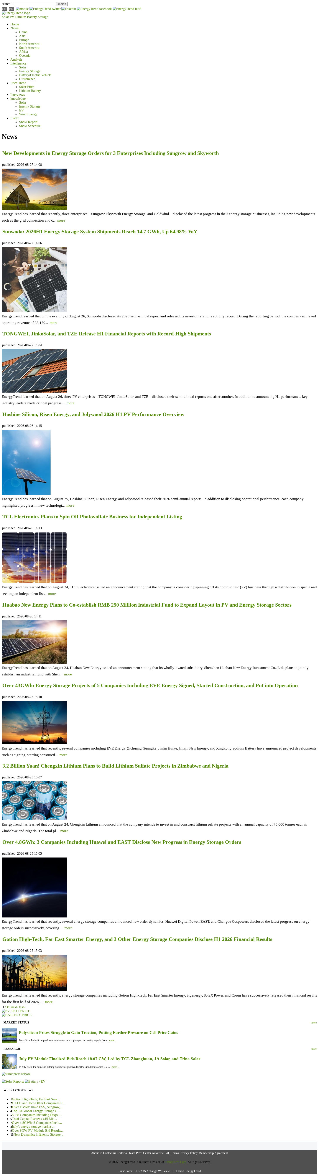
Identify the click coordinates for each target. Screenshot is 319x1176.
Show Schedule (30, 126)
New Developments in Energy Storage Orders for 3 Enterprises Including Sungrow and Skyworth (110, 153)
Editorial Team (126, 1153)
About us (96, 1153)
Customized (27, 79)
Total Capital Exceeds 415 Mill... (34, 1119)
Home (14, 24)
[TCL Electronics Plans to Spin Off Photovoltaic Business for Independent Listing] (34, 582)
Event (14, 118)
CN (4, 9)
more (61, 220)
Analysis (16, 59)
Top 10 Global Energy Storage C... (36, 1111)
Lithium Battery (26, 17)
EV (21, 110)
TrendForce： (126, 1171)
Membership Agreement (213, 1153)
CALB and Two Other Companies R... (38, 1103)
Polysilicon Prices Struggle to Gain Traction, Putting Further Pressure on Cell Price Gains (98, 1032)
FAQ (167, 1153)
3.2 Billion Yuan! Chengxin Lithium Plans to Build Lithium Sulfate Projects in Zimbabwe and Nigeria (115, 766)
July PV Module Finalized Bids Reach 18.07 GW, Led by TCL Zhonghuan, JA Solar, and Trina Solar (109, 1059)
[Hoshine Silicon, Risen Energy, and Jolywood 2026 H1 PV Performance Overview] (26, 494)
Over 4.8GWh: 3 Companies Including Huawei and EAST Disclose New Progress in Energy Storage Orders (121, 842)
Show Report (28, 122)
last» (22, 1007)
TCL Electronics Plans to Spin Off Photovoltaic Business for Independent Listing (92, 516)
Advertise (158, 1153)
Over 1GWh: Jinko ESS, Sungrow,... (37, 1107)
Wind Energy (28, 114)
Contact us (109, 1153)
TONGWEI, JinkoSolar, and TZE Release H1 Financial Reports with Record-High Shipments (106, 334)
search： (8, 4)
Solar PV (8, 17)
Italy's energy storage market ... (33, 1126)
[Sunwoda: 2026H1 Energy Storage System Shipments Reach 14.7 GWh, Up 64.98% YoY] (34, 311)
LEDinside (177, 1171)
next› (14, 1007)
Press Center (143, 1153)
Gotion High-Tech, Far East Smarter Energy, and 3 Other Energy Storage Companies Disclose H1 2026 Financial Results (137, 939)
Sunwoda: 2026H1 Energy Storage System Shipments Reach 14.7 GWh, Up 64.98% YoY (99, 231)
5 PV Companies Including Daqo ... (36, 1115)
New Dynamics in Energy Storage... (38, 1134)
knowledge (18, 98)
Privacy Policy (189, 1153)
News (14, 28)
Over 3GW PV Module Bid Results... (38, 1130)
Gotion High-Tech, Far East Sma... (36, 1099)
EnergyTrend (193, 1171)
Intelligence (18, 63)
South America (29, 48)
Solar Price (26, 87)
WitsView (164, 1171)
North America (29, 44)
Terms (175, 1153)
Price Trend (18, 83)
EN (11, 9)
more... (112, 1040)
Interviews (17, 94)
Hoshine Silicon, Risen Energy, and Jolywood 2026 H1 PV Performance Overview (93, 414)
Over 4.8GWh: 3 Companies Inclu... (37, 1123)
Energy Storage (29, 71)
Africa (23, 51)
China (23, 32)
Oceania (24, 55)
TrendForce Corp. (176, 1162)
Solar (22, 67)
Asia (22, 36)
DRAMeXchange (146, 1171)
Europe (24, 40)
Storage (43, 17)
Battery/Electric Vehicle (35, 75)
